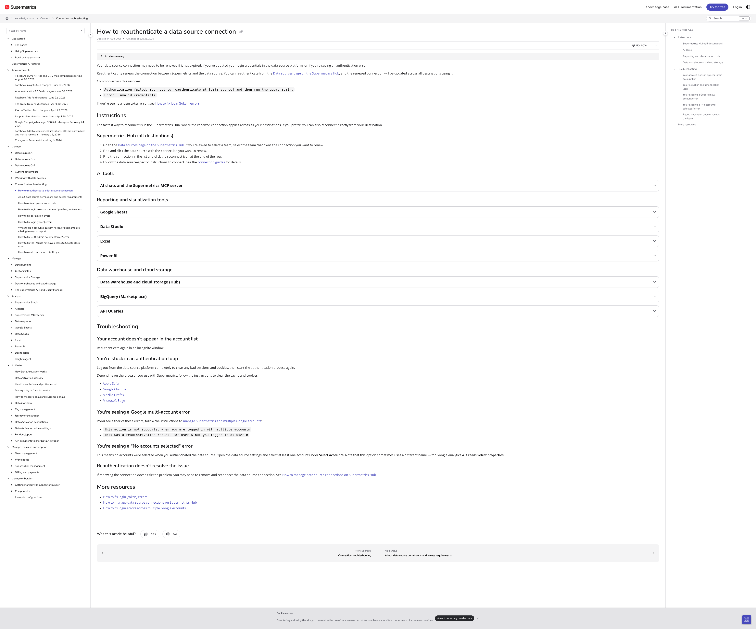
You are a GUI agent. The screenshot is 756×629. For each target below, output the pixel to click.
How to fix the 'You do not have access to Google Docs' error (49, 244)
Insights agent (23, 359)
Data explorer (23, 321)
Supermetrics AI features (26, 64)
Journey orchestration (27, 415)
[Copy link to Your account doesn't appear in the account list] (204, 339)
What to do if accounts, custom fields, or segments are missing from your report (49, 229)
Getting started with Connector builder (37, 485)
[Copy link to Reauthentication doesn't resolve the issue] (195, 466)
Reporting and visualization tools (701, 56)
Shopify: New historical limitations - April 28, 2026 (44, 116)
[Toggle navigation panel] (90, 34)
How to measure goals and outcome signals (40, 397)
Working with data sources (30, 178)
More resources (687, 124)
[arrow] (674, 37)
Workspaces (22, 460)
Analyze (16, 296)
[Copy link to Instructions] (132, 116)
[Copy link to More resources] (141, 487)
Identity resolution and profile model (36, 384)
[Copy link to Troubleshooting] (144, 327)
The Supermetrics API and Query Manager (39, 290)
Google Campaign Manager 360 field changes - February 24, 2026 (50, 124)
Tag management (25, 409)
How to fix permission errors (34, 216)
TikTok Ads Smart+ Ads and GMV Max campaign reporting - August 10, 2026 (49, 77)
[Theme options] (748, 7)
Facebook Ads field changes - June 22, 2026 (40, 97)
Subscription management (30, 466)
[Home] (20, 7)
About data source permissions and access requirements (50, 197)
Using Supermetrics (26, 51)
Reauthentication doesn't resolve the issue (701, 116)
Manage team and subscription (29, 447)
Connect (45, 18)
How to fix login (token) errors (35, 222)
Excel (18, 340)
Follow (641, 45)
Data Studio (22, 334)
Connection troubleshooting (72, 18)
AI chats (19, 309)
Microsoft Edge (114, 400)
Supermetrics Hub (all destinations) (703, 44)
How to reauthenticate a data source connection (45, 190)
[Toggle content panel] (665, 33)
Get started (18, 38)
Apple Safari (111, 383)
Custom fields (23, 271)
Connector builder (22, 478)
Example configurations (28, 497)
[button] (728, 18)
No (175, 534)
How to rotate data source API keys (38, 252)
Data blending (23, 265)
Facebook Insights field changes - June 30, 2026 (42, 85)
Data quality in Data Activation (32, 390)
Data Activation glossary (29, 378)
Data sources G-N (25, 159)
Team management (26, 453)
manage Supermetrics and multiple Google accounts (222, 421)
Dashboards (22, 353)
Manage (16, 258)
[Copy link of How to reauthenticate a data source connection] (241, 32)
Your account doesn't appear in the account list (702, 77)
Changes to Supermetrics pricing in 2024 (38, 140)
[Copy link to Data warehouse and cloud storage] (179, 270)
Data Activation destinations (31, 422)
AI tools (687, 50)
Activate (17, 365)
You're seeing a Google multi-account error (699, 97)
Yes (153, 534)
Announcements (21, 70)
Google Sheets (23, 327)
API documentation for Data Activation (37, 441)
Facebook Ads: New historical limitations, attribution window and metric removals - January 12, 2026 (50, 132)
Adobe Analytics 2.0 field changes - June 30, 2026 (43, 91)
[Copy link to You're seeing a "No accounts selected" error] (199, 446)
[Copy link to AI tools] (120, 174)
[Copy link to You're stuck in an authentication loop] (184, 359)
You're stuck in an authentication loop (701, 87)
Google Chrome (114, 389)
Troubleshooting (687, 69)
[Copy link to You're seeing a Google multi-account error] (196, 412)
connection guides (211, 162)
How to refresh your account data (37, 203)
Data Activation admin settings (33, 428)
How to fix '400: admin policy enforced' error (43, 237)
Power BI (20, 346)
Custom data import (26, 172)
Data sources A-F (25, 153)
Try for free (717, 7)
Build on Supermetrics (27, 57)
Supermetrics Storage (27, 277)
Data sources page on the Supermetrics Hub (306, 73)
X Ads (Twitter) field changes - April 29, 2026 (41, 110)
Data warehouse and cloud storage (703, 62)
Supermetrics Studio (26, 302)
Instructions (684, 37)
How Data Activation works (31, 371)
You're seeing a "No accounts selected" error (699, 106)
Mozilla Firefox (113, 395)
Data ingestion (23, 403)
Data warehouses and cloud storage (35, 283)
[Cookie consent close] (477, 618)
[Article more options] (656, 45)
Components (22, 491)
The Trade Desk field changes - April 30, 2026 (41, 104)
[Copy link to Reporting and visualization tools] (174, 200)
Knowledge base (24, 18)
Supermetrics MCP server (29, 315)
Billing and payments (27, 472)
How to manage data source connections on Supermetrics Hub (329, 475)
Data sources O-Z (25, 165)
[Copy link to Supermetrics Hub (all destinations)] (180, 136)
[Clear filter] (81, 31)
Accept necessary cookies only (454, 618)
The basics (21, 45)
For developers (23, 434)
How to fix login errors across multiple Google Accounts (50, 209)
